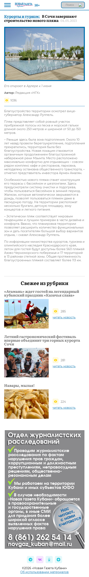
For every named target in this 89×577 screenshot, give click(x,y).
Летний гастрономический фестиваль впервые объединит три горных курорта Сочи (42, 340)
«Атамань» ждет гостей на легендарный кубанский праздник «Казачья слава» (41, 293)
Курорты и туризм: (22, 16)
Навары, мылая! (19, 385)
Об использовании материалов (44, 572)
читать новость (64, 317)
